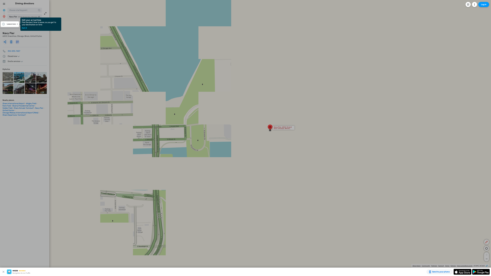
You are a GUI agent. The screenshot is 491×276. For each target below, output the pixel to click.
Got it (24, 28)
